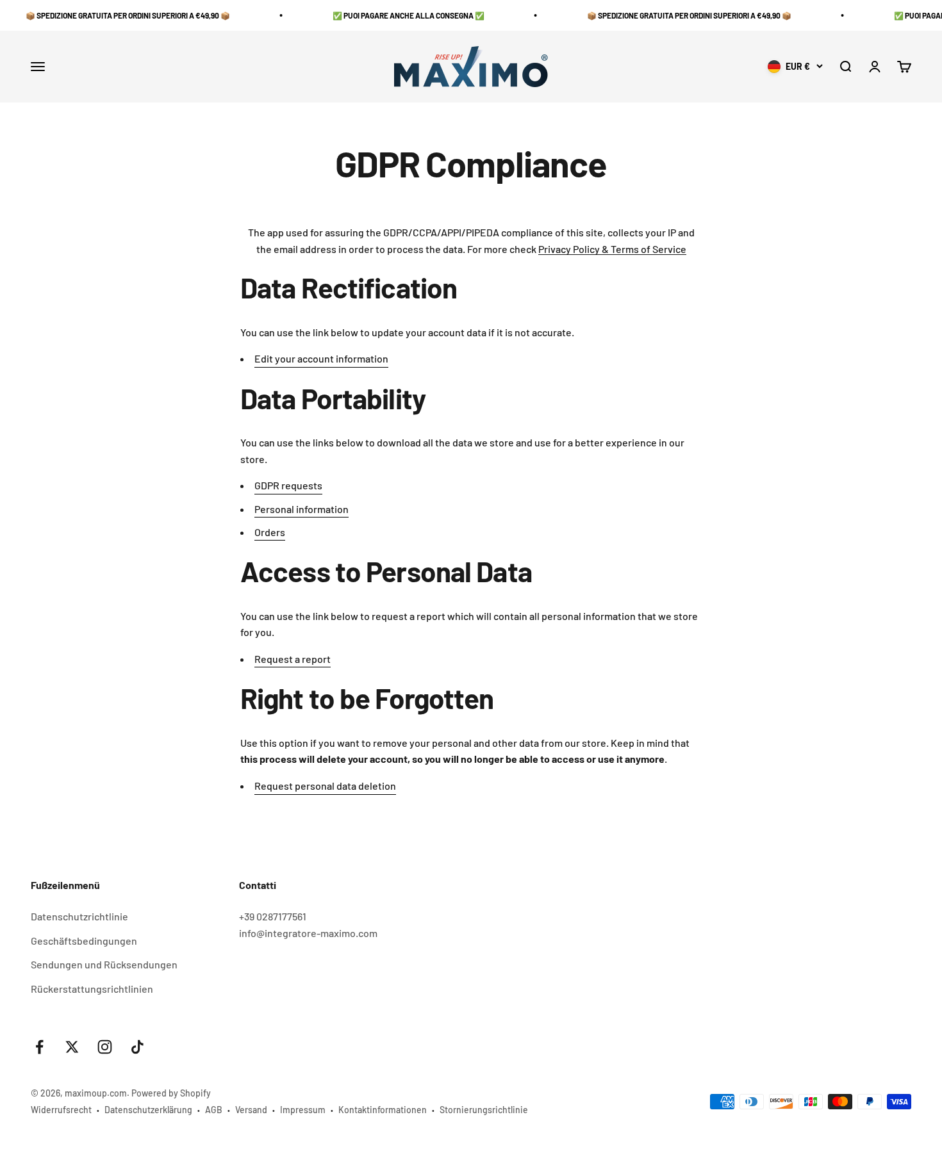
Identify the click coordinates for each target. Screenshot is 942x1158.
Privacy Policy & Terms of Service (612, 249)
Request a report (292, 659)
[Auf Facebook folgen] (39, 1047)
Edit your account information (321, 358)
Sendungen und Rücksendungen (104, 964)
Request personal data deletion (325, 785)
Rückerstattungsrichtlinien (92, 989)
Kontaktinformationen (382, 1109)
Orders (269, 532)
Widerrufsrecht (61, 1109)
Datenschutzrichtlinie (79, 916)
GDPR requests (288, 485)
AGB (213, 1109)
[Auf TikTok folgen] (137, 1047)
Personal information (301, 509)
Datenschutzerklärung (148, 1109)
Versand (251, 1109)
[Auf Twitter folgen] (72, 1047)
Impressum (303, 1109)
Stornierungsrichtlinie (484, 1109)
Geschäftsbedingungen (84, 940)
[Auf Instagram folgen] (104, 1047)
